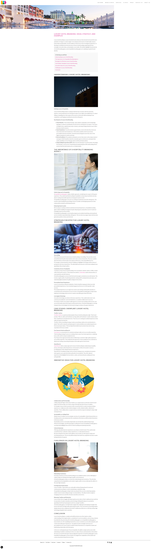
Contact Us (68, 542)
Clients (125, 2)
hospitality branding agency (61, 194)
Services (118, 2)
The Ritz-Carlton (58, 315)
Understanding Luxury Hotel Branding (64, 57)
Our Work (100, 2)
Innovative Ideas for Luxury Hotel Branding (65, 65)
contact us (139, 2)
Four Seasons (57, 332)
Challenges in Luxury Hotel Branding (63, 67)
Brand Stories (109, 2)
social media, (82, 272)
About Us (147, 2)
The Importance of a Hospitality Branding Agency (66, 59)
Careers (59, 542)
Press (132, 2)
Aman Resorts (57, 346)
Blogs (63, 542)
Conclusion (57, 69)
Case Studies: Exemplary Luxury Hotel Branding (66, 63)
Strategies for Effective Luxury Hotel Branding (66, 61)
